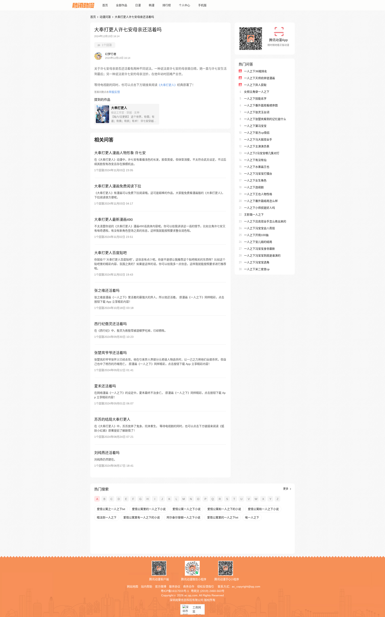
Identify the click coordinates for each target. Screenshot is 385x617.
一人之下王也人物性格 (258, 194)
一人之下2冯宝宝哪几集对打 (261, 153)
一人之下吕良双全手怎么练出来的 (265, 221)
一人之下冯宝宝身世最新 (259, 248)
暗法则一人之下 (107, 517)
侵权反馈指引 (205, 586)
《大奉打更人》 (167, 85)
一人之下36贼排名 (255, 71)
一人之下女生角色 (255, 180)
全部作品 (121, 5)
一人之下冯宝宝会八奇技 (259, 228)
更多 (286, 488)
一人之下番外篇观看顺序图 (261, 105)
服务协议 (174, 586)
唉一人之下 (252, 517)
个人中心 (184, 5)
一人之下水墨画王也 (256, 166)
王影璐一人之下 (254, 214)
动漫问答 (105, 16)
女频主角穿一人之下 (256, 91)
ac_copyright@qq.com (246, 586)
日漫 (138, 5)
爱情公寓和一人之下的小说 (224, 509)
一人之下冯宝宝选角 (256, 262)
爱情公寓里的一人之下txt (222, 517)
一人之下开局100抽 (256, 235)
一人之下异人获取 (255, 85)
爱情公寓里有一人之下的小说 (141, 517)
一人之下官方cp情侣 (257, 132)
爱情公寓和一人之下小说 (263, 509)
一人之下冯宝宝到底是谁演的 (262, 255)
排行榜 (166, 5)
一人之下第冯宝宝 (255, 125)
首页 (105, 5)
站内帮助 (146, 586)
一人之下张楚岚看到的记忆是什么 (265, 119)
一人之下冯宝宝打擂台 (258, 173)
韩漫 (151, 5)
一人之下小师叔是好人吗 (259, 207)
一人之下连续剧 (254, 187)
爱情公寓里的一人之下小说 (149, 509)
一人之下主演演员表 (256, 146)
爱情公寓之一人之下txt (111, 509)
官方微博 (160, 586)
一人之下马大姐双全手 (258, 139)
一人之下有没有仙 (255, 160)
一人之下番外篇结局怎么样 (261, 201)
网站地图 (132, 586)
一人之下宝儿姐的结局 (258, 241)
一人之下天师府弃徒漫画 (259, 78)
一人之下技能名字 (255, 98)
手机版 (202, 5)
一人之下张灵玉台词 (256, 112)
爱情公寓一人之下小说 (186, 509)
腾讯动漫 (83, 5)
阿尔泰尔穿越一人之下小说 (183, 517)
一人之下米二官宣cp (257, 269)
